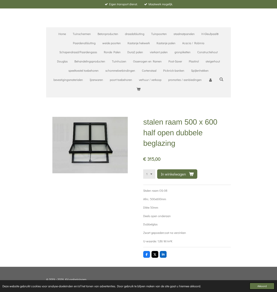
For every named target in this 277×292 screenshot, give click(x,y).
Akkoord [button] (262, 286)
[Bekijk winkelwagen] (138, 89)
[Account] (210, 80)
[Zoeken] (221, 79)
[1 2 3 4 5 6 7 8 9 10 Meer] (149, 174)
